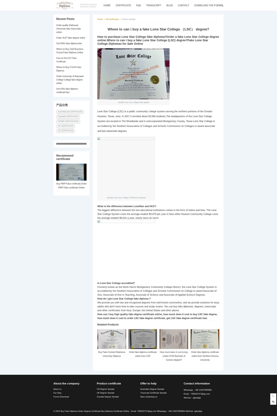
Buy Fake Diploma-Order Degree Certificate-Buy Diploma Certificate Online (95, 411)
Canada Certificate (68, 116)
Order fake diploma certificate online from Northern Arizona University (205, 356)
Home (107, 5)
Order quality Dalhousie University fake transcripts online (68, 28)
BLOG (169, 5)
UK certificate (65, 126)
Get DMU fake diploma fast (69, 43)
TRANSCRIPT (153, 5)
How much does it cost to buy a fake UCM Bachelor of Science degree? (174, 356)
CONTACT (183, 5)
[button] (158, 212)
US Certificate (65, 131)
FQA (138, 5)
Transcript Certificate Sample (153, 393)
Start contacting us (148, 397)
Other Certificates (68, 121)
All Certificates (112, 19)
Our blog (57, 393)
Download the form (207, 5)
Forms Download (61, 397)
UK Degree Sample (105, 393)
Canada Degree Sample (108, 397)
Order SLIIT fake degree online (70, 37)
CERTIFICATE (123, 5)
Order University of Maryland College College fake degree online (70, 79)
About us (57, 389)
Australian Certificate (70, 112)
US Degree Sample (105, 389)
